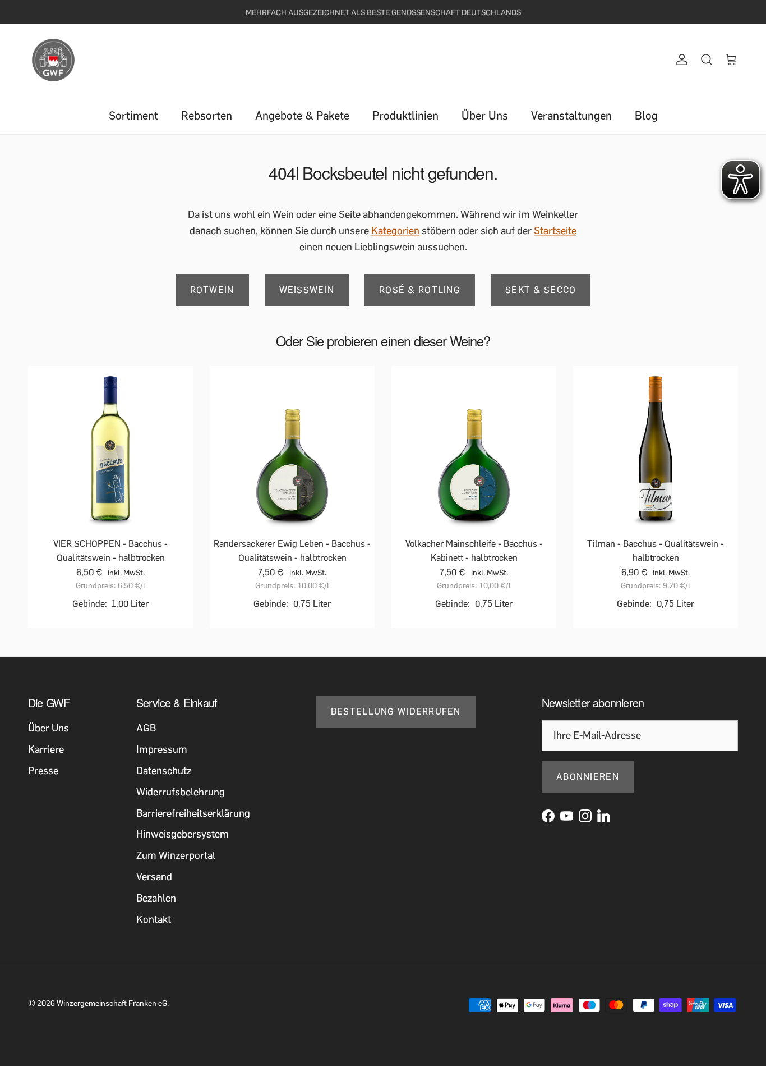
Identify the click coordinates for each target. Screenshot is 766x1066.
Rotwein (212, 290)
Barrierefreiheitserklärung (193, 813)
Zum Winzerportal (175, 855)
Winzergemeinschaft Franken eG (112, 1003)
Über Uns (485, 115)
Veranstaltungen (571, 115)
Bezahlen (156, 898)
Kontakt (153, 919)
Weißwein (307, 290)
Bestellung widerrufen (396, 711)
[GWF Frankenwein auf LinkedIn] (603, 815)
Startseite (555, 231)
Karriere (46, 749)
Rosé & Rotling (419, 290)
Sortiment (133, 115)
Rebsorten (206, 115)
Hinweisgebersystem (182, 834)
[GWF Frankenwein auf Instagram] (585, 815)
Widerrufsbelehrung (180, 792)
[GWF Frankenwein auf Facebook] (548, 815)
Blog (646, 115)
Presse (43, 771)
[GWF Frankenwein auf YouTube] (566, 815)
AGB (146, 728)
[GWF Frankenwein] (53, 60)
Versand (154, 877)
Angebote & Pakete (302, 115)
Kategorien (395, 231)
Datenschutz (163, 771)
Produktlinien (405, 115)
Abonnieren (587, 776)
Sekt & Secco (540, 290)
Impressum (161, 749)
